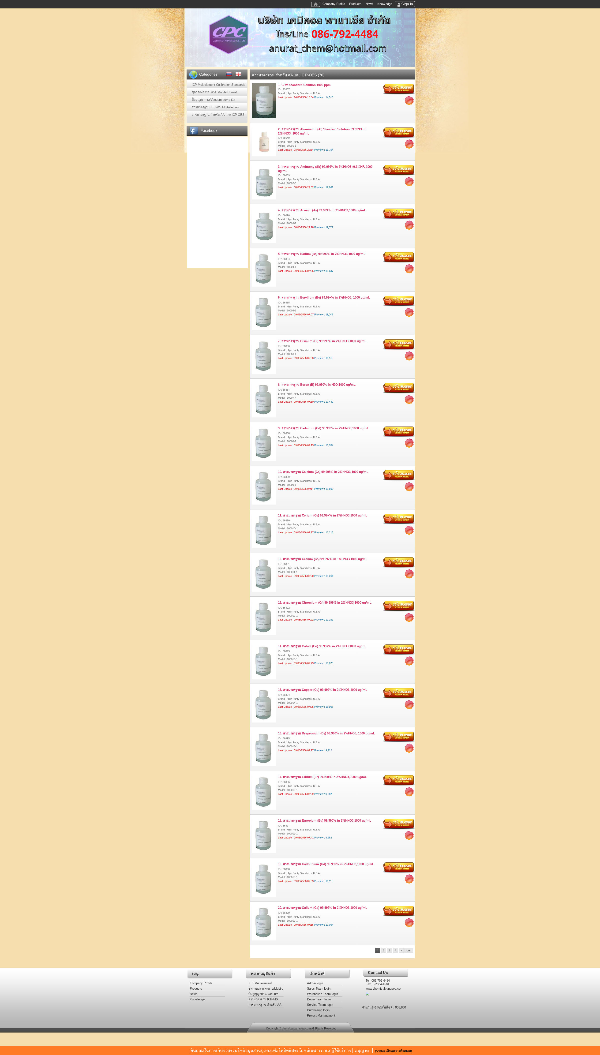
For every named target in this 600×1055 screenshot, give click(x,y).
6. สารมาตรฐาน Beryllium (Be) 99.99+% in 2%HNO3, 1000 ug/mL (324, 297)
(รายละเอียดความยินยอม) (393, 1051)
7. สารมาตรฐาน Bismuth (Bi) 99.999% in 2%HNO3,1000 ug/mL (322, 341)
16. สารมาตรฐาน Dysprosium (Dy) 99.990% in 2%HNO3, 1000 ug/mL (326, 733)
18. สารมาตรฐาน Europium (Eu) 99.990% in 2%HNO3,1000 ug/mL (324, 820)
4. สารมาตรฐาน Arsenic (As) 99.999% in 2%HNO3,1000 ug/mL (322, 210)
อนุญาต (362, 1050)
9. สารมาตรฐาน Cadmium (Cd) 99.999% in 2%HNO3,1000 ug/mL (323, 428)
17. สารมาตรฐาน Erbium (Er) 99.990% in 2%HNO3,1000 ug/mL (322, 777)
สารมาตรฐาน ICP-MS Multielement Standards (264, 1000)
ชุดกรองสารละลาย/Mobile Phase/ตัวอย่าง (265, 989)
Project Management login (321, 1016)
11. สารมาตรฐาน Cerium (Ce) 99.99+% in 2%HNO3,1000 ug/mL (322, 515)
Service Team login (320, 1004)
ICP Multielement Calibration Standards (263, 983)
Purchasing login (318, 1010)
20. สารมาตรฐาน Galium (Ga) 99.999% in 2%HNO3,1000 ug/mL (322, 907)
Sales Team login (318, 988)
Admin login (315, 983)
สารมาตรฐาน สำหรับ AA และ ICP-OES (264, 1005)
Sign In (407, 4)
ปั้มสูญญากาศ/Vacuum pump (263, 994)
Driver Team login (319, 999)
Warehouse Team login (322, 994)
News (369, 4)
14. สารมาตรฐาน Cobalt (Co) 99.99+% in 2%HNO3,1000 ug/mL (322, 646)
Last (408, 950)
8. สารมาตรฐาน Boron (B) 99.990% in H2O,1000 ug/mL (317, 384)
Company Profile (333, 4)
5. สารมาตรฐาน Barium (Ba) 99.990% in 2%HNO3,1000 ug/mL (321, 254)
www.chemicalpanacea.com (383, 988)
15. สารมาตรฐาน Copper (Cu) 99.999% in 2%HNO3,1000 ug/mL (322, 690)
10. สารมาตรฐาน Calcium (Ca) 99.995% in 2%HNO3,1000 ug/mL (323, 472)
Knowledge (384, 4)
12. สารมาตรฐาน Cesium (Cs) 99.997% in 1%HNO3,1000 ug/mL (323, 559)
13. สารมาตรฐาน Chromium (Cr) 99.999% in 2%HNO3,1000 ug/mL (324, 602)
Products (355, 4)
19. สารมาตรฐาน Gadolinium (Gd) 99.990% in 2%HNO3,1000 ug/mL (326, 864)
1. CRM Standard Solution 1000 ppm (304, 85)
